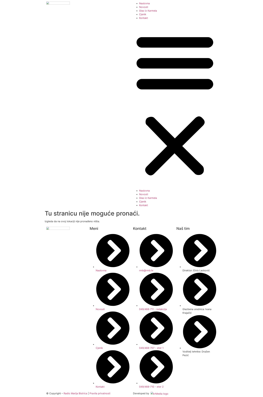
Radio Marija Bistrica (75, 393)
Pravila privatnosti (99, 393)
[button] (175, 104)
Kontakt (143, 17)
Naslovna (144, 3)
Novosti (143, 7)
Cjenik (142, 14)
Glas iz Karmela (148, 10)
